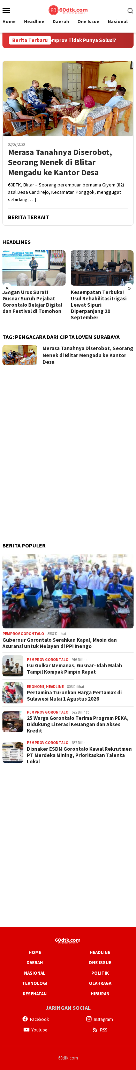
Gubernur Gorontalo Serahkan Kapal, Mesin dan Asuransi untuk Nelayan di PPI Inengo (59, 643)
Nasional (34, 973)
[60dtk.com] (68, 9)
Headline (55, 686)
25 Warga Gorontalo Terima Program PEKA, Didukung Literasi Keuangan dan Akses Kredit (78, 724)
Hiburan (100, 994)
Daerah (35, 963)
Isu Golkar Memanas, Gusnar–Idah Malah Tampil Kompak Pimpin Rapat (74, 668)
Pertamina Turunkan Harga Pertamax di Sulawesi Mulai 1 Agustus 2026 (74, 695)
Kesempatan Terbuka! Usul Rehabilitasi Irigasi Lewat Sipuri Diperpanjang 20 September (35, 305)
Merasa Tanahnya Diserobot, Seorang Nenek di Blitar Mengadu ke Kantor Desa (60, 162)
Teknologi (34, 983)
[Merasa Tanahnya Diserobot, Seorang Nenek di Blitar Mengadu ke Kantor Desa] (68, 98)
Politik (100, 973)
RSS (103, 1030)
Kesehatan (35, 994)
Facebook (39, 1019)
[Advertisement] (68, 449)
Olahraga (100, 983)
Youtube (39, 1030)
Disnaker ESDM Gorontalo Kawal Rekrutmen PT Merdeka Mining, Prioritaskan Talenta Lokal (79, 755)
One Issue (100, 963)
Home (35, 952)
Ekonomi (35, 686)
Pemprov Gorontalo (23, 633)
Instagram (103, 1019)
